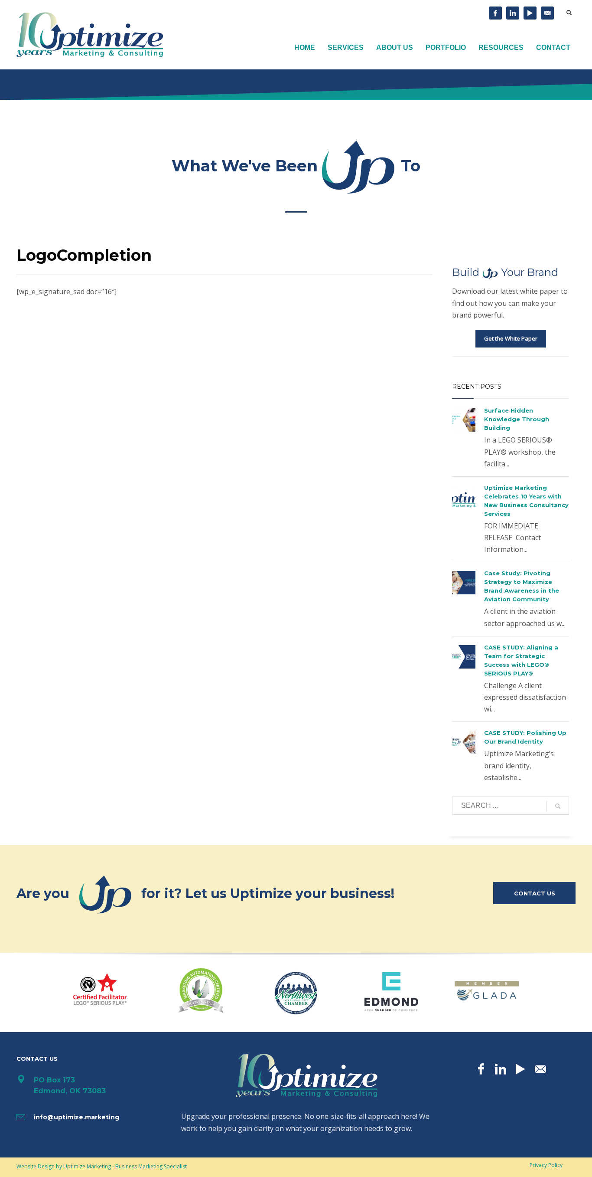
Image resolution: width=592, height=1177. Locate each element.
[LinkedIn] (512, 13)
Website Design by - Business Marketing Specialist (101, 1166)
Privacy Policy (546, 1165)
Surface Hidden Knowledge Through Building (516, 419)
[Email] (547, 13)
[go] (557, 806)
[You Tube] (530, 13)
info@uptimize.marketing (76, 1117)
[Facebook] (495, 13)
